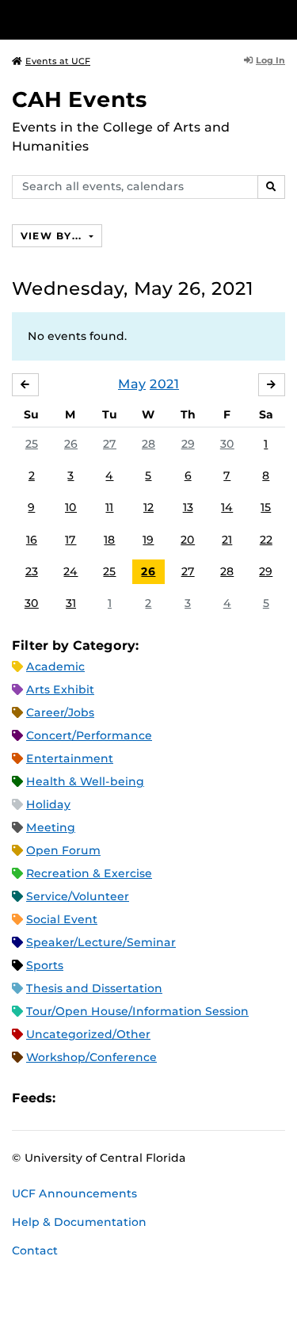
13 (188, 507)
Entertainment (69, 758)
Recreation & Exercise (89, 873)
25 (31, 444)
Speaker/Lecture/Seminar (101, 942)
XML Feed (156, 1098)
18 (109, 540)
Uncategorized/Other (88, 1034)
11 (109, 507)
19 (148, 540)
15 (266, 507)
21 (227, 540)
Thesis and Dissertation (94, 988)
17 (70, 540)
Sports (44, 965)
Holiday (48, 804)
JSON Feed (183, 1098)
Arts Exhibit (60, 689)
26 (71, 444)
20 (188, 540)
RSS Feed (129, 1098)
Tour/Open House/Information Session (137, 1011)
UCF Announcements (74, 1193)
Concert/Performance (89, 735)
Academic (55, 666)
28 (148, 444)
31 (71, 603)
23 (31, 571)
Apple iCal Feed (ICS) (76, 1098)
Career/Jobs (60, 712)
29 (188, 444)
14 (227, 507)
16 (31, 540)
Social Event (61, 919)
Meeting (50, 827)
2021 (164, 383)
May (132, 383)
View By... (53, 236)
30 (227, 444)
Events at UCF (57, 61)
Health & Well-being (85, 781)
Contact (35, 1250)
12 (148, 507)
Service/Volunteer (77, 896)
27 (109, 444)
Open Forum (63, 850)
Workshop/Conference (91, 1057)
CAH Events (79, 99)
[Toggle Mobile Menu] (281, 18)
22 (266, 540)
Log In (270, 60)
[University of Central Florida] (120, 19)
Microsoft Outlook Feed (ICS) (102, 1098)
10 (71, 507)
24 (70, 571)
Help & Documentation (79, 1222)
